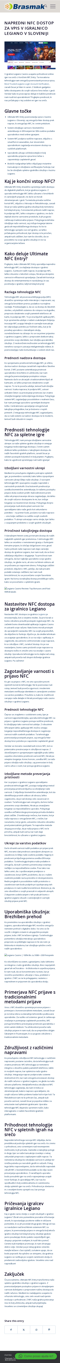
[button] (36, 1356)
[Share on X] (24, 1330)
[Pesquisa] (44, 6)
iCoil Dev (8, 1355)
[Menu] (51, 6)
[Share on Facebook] (11, 1330)
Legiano (42, 614)
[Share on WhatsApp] (36, 1330)
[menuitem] (44, 6)
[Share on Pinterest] (49, 1330)
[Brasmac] (24, 6)
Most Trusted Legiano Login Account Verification (26, 83)
